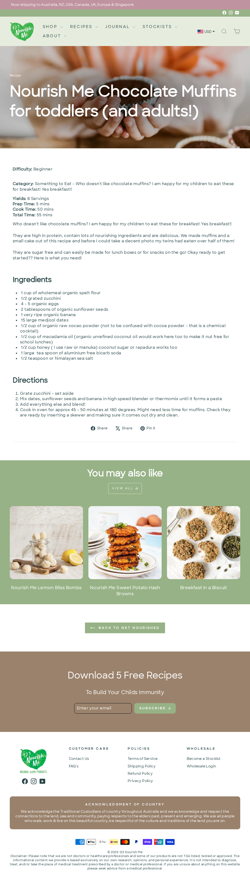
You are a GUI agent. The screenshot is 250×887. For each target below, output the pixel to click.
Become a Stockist (204, 758)
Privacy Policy (140, 781)
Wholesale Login (201, 766)
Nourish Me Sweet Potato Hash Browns (125, 591)
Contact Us (79, 758)
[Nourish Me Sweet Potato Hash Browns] (125, 542)
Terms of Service (142, 758)
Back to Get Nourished (128, 628)
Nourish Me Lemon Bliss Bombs (46, 588)
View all (123, 488)
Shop (51, 26)
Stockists (158, 26)
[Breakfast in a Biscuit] (203, 542)
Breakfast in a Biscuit (203, 588)
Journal (118, 26)
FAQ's (74, 766)
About (53, 35)
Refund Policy (140, 773)
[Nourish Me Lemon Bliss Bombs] (46, 542)
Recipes (82, 26)
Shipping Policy (142, 766)
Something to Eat (53, 183)
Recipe (15, 75)
